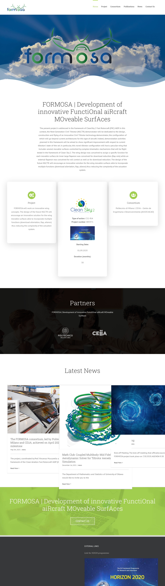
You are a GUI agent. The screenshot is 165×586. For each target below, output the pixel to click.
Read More (14, 468)
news (24, 450)
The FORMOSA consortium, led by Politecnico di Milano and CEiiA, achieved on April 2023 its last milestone (39, 442)
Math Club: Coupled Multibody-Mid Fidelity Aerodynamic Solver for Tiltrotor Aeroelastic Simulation (89, 458)
